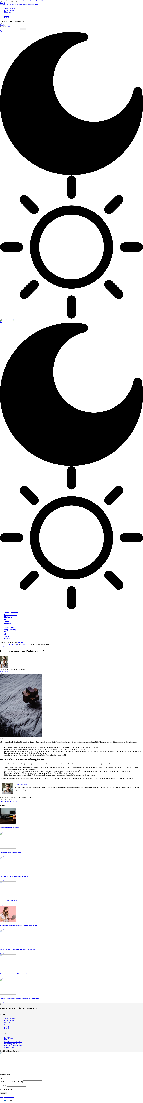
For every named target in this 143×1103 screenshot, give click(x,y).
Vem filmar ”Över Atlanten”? (8, 900)
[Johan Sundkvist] (19, 5)
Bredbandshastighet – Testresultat (10, 827)
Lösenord (3, 1085)
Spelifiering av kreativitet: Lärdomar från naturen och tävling (18, 925)
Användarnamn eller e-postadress (11, 1081)
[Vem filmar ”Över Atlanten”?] (8, 896)
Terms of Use (40, 1)
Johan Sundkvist (5, 671)
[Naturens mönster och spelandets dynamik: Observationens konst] (8, 969)
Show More (12, 27)
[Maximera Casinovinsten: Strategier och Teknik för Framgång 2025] (8, 994)
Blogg (2, 646)
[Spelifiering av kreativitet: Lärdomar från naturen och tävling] (8, 921)
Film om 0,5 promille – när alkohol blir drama (14, 876)
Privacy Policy (28, 1)
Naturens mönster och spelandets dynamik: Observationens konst (19, 973)
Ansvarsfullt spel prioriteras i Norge (10, 852)
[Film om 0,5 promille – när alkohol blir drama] (8, 872)
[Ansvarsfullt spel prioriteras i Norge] (8, 848)
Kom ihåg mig (7, 1089)
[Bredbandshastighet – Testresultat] (8, 823)
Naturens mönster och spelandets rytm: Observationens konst (18, 949)
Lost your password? (7, 1097)
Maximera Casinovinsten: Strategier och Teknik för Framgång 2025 (20, 998)
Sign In (20, 642)
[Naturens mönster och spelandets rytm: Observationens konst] (8, 945)
